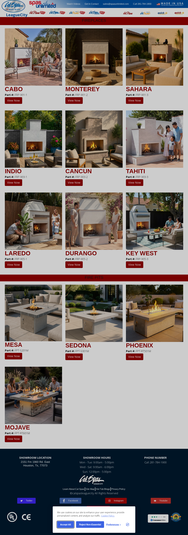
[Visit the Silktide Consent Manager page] (127, 524)
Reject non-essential (90, 524)
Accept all (65, 524)
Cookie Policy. (108, 515)
